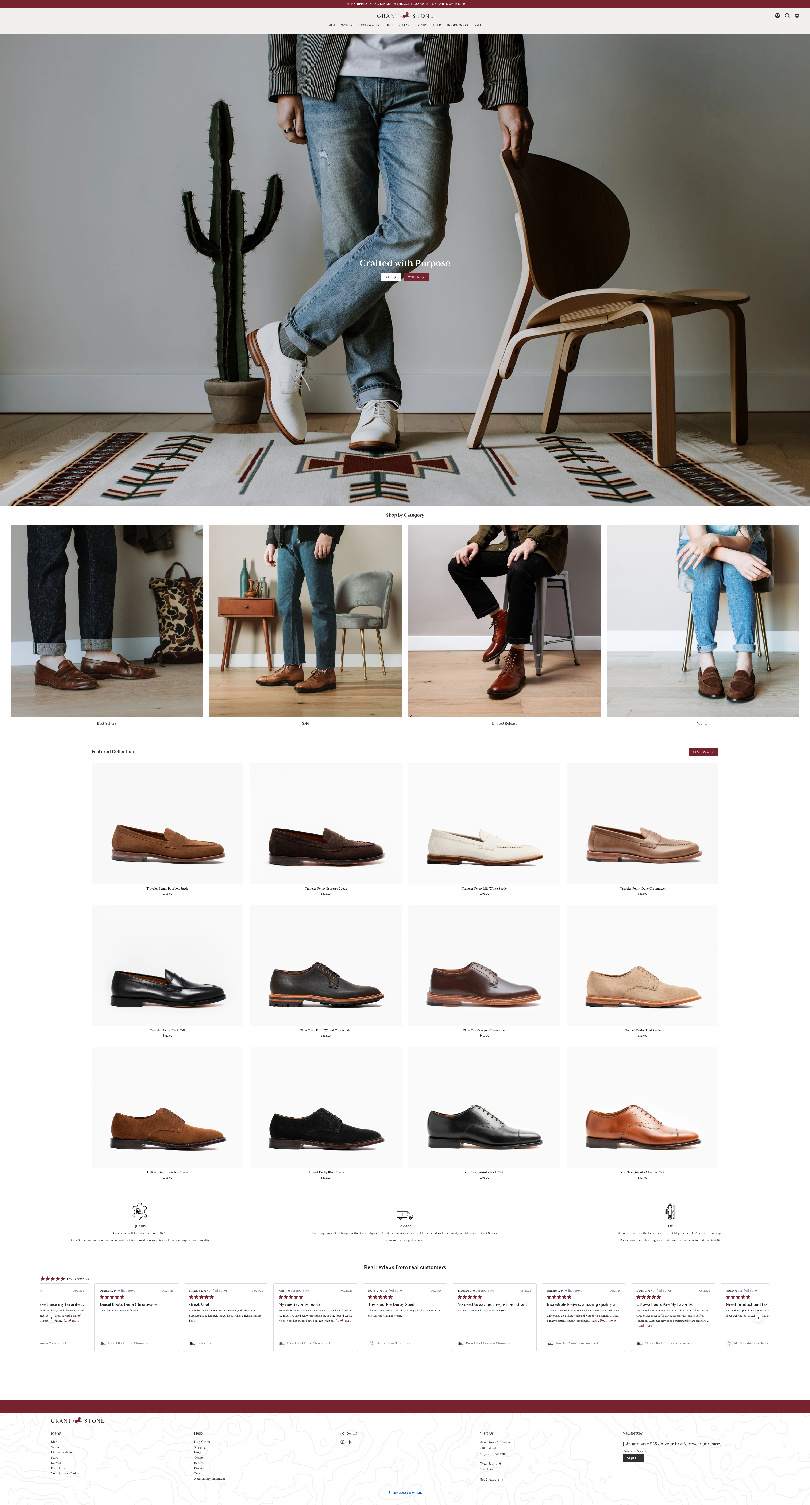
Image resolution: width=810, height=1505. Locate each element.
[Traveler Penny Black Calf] (167, 965)
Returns (199, 1463)
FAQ (197, 1452)
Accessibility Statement (209, 1478)
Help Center (202, 1441)
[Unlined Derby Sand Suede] (642, 965)
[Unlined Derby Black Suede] (326, 1107)
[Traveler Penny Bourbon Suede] (167, 823)
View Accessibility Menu (407, 1492)
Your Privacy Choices (65, 1473)
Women (56, 1447)
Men (54, 1441)
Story (54, 1457)
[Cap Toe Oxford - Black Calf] (484, 1107)
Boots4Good (59, 1468)
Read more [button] (161, 1320)
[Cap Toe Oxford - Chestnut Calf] (642, 1107)
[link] (47, 1343)
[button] (331, 25)
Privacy (199, 1468)
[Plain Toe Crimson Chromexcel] (484, 965)
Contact (199, 1457)
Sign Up (633, 1458)
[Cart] (797, 15)
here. (420, 1240)
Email (674, 1240)
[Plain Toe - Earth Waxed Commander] (326, 965)
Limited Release (62, 1452)
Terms (198, 1473)
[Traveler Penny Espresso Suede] (326, 823)
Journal (56, 1463)
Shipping (200, 1447)
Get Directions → (492, 1479)
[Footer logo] (77, 1420)
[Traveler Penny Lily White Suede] (484, 823)
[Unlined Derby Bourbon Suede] (167, 1107)
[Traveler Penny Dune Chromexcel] (642, 823)
